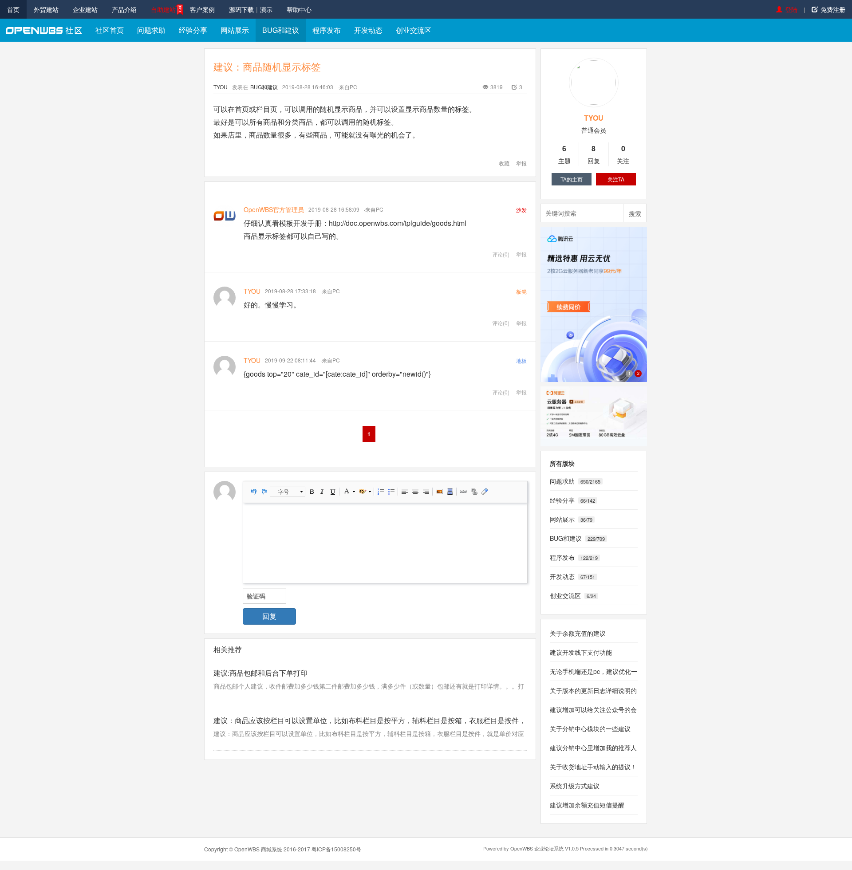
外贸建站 (46, 9)
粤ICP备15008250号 (336, 849)
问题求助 (151, 30)
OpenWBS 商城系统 (258, 849)
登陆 (791, 9)
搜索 (635, 213)
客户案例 (202, 9)
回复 (269, 616)
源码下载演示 (250, 9)
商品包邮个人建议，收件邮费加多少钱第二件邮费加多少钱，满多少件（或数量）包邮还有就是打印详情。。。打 (368, 685)
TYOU (220, 87)
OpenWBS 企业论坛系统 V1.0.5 (544, 848)
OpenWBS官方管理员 (274, 209)
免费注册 (832, 9)
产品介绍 (124, 9)
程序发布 (326, 30)
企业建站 (85, 9)
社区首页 (109, 30)
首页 (13, 9)
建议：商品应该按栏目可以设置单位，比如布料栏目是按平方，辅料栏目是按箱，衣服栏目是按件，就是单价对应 (368, 733)
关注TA (615, 179)
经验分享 (193, 30)
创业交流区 (413, 30)
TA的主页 (571, 179)
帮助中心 (299, 9)
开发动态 (368, 30)
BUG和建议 (280, 30)
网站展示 (235, 30)
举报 (521, 163)
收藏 (504, 163)
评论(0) (500, 254)
